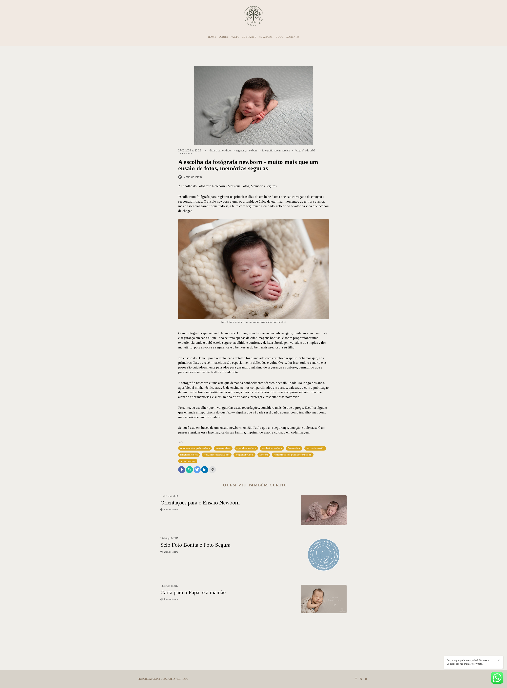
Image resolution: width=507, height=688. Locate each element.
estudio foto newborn (272, 448)
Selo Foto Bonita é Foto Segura (195, 545)
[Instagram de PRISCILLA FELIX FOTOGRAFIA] (356, 679)
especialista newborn (246, 448)
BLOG (279, 36)
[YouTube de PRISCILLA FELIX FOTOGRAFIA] (366, 679)
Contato (182, 679)
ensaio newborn (223, 448)
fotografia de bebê (304, 150)
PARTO (235, 36)
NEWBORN (266, 36)
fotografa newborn (189, 454)
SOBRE (223, 36)
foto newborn (294, 448)
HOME (212, 36)
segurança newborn (246, 150)
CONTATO (292, 36)
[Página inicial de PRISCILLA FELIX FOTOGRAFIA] (253, 16)
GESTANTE (249, 36)
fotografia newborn (244, 454)
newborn (187, 153)
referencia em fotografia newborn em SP (293, 454)
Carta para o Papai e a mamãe (193, 592)
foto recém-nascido (315, 448)
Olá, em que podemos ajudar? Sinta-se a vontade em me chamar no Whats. (468, 662)
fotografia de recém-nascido (217, 454)
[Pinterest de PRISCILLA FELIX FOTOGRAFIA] (361, 679)
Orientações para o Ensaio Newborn (200, 502)
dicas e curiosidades (221, 150)
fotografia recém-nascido (276, 150)
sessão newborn (187, 461)
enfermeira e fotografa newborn (195, 448)
